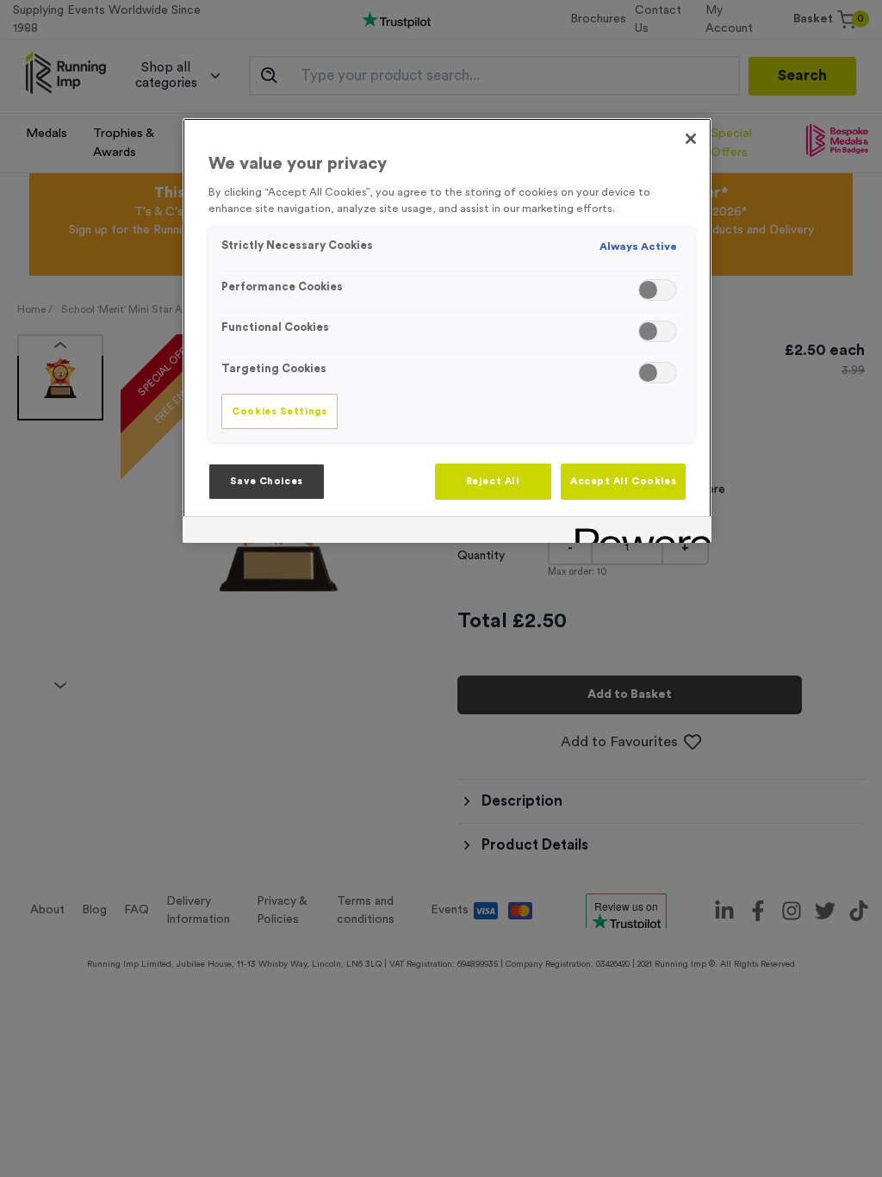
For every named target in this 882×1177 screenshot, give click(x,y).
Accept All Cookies (623, 481)
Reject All (493, 481)
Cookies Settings (279, 411)
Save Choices (266, 481)
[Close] (691, 139)
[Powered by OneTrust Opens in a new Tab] (637, 532)
